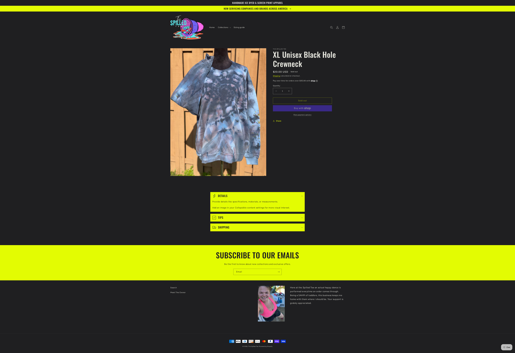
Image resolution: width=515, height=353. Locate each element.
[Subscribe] (279, 272)
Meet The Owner (178, 292)
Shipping (276, 76)
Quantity (276, 86)
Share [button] (278, 121)
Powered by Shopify (266, 346)
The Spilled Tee (253, 346)
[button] (224, 27)
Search (173, 288)
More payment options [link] (302, 115)
